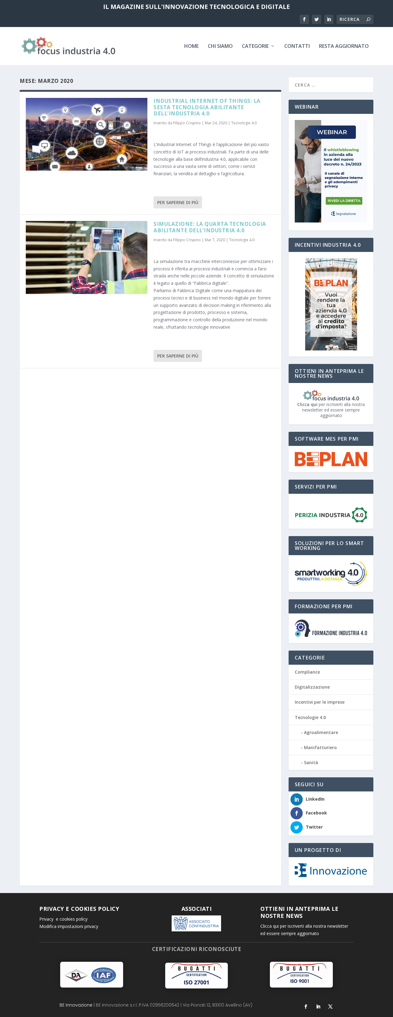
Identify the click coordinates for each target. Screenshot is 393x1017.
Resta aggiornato (344, 46)
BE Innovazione (76, 1005)
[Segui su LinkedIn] (318, 1006)
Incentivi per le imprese (319, 702)
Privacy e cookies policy (63, 919)
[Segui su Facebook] (306, 1006)
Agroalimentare (321, 732)
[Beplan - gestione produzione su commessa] (331, 459)
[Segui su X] (330, 1006)
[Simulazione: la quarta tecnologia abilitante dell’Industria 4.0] (86, 257)
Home (191, 46)
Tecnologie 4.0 (244, 123)
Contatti (297, 46)
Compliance (307, 672)
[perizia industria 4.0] (331, 515)
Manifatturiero (320, 747)
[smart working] (331, 573)
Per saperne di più (177, 202)
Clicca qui (307, 404)
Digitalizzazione (312, 687)
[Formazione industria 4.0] (331, 628)
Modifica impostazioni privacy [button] (68, 926)
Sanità (311, 762)
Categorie (255, 46)
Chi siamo (220, 46)
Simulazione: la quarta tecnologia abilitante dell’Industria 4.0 (210, 227)
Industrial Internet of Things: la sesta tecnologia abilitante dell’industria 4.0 (207, 107)
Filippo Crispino (187, 123)
